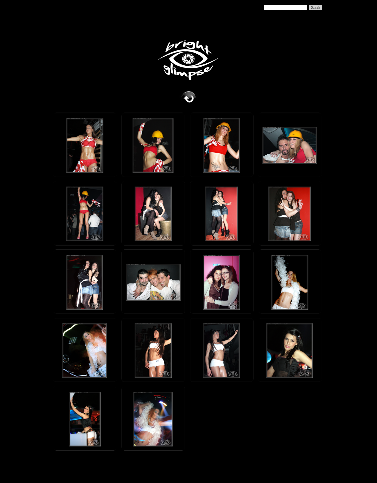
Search (315, 7)
